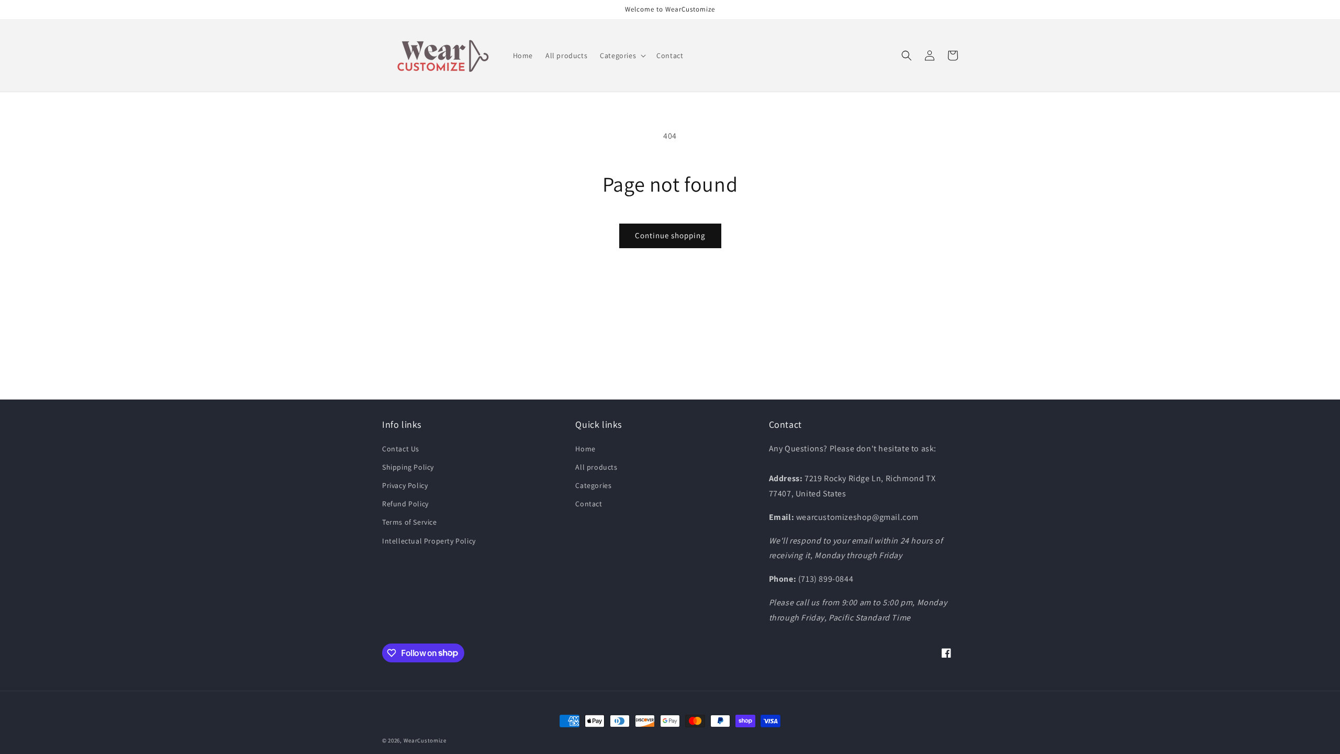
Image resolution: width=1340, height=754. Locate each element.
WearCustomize (425, 740)
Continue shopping (670, 235)
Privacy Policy (405, 485)
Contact (588, 503)
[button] (622, 55)
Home (585, 448)
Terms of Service (409, 522)
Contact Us (400, 448)
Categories (593, 485)
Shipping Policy (408, 467)
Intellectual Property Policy (429, 541)
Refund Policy (405, 503)
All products (596, 467)
